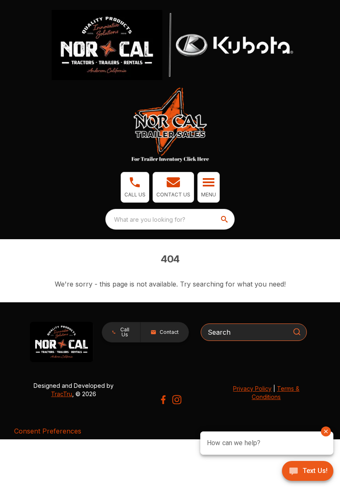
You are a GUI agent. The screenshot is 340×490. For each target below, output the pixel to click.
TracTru (61, 393)
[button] (135, 187)
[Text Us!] (307, 472)
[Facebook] (163, 399)
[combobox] (170, 219)
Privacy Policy (252, 388)
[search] (225, 219)
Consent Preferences (47, 431)
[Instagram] (177, 399)
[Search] (296, 332)
